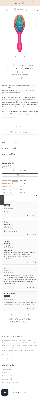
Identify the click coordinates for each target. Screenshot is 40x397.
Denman (20, 61)
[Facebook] (3, 358)
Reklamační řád (7, 379)
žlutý (26, 114)
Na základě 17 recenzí (9, 168)
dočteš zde (17, 355)
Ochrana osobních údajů (10, 382)
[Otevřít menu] (3, 9)
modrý (34, 114)
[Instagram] (7, 358)
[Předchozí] (15, 56)
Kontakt (4, 372)
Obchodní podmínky (8, 376)
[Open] (4, 392)
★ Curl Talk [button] (2, 200)
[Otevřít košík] (37, 10)
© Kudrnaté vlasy (20, 392)
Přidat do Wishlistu (21, 132)
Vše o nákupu (6, 369)
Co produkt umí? (9, 148)
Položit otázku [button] (20, 175)
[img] (20, 209)
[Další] (24, 56)
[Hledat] (34, 9)
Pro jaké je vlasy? (10, 142)
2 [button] (15, 314)
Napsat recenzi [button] (20, 170)
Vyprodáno (20, 127)
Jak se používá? (9, 154)
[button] (16, 75)
